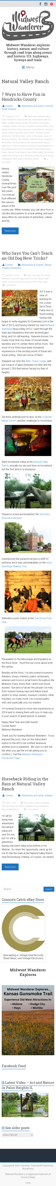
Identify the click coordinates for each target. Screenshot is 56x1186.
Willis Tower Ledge (40, 282)
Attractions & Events (32, 105)
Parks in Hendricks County (24, 146)
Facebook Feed (14, 1066)
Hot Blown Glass (19, 136)
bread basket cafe (24, 120)
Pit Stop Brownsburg (41, 149)
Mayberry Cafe (15, 139)
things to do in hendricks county (26, 156)
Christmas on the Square (39, 123)
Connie (9, 105)
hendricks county (15, 129)
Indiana (12, 109)
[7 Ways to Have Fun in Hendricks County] (36, 168)
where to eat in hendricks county (26, 159)
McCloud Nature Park (21, 142)
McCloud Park (36, 142)
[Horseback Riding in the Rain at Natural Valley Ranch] (36, 815)
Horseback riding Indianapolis (37, 806)
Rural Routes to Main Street (26, 152)
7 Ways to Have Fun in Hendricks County (23, 97)
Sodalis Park (7, 156)
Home (28, 1183)
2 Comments (32, 809)
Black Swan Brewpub (36, 116)
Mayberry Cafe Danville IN (32, 139)
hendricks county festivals (33, 129)
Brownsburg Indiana (32, 803)
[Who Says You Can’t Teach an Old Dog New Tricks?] (19, 291)
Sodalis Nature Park (46, 152)
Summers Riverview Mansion (20, 282)
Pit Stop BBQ (27, 149)
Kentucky (16, 267)
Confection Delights (10, 126)
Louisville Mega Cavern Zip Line (24, 279)
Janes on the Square (34, 136)
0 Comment (10, 285)
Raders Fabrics (8, 152)
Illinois (48, 264)
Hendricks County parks (25, 133)
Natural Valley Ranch (10, 809)
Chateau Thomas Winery (18, 123)
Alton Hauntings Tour (35, 275)
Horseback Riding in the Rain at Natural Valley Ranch (25, 783)
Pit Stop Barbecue (42, 146)
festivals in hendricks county (30, 126)
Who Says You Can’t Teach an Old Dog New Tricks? (27, 255)
